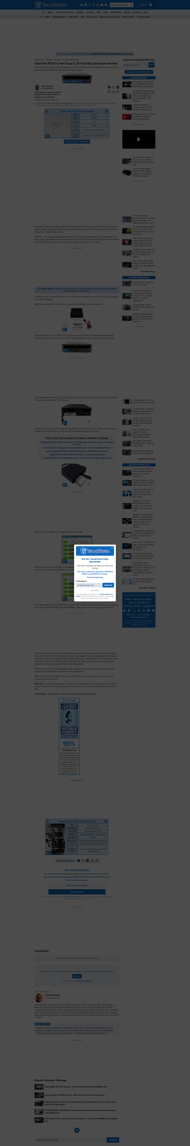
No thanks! (95, 590)
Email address (81, 581)
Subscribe (108, 585)
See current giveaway (95, 577)
